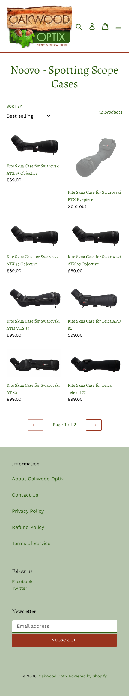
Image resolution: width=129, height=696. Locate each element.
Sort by (14, 106)
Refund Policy (28, 527)
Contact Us (25, 495)
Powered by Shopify (88, 676)
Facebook (22, 581)
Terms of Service (31, 543)
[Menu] (118, 26)
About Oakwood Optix (38, 479)
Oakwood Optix (53, 676)
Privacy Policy (28, 511)
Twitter (19, 588)
